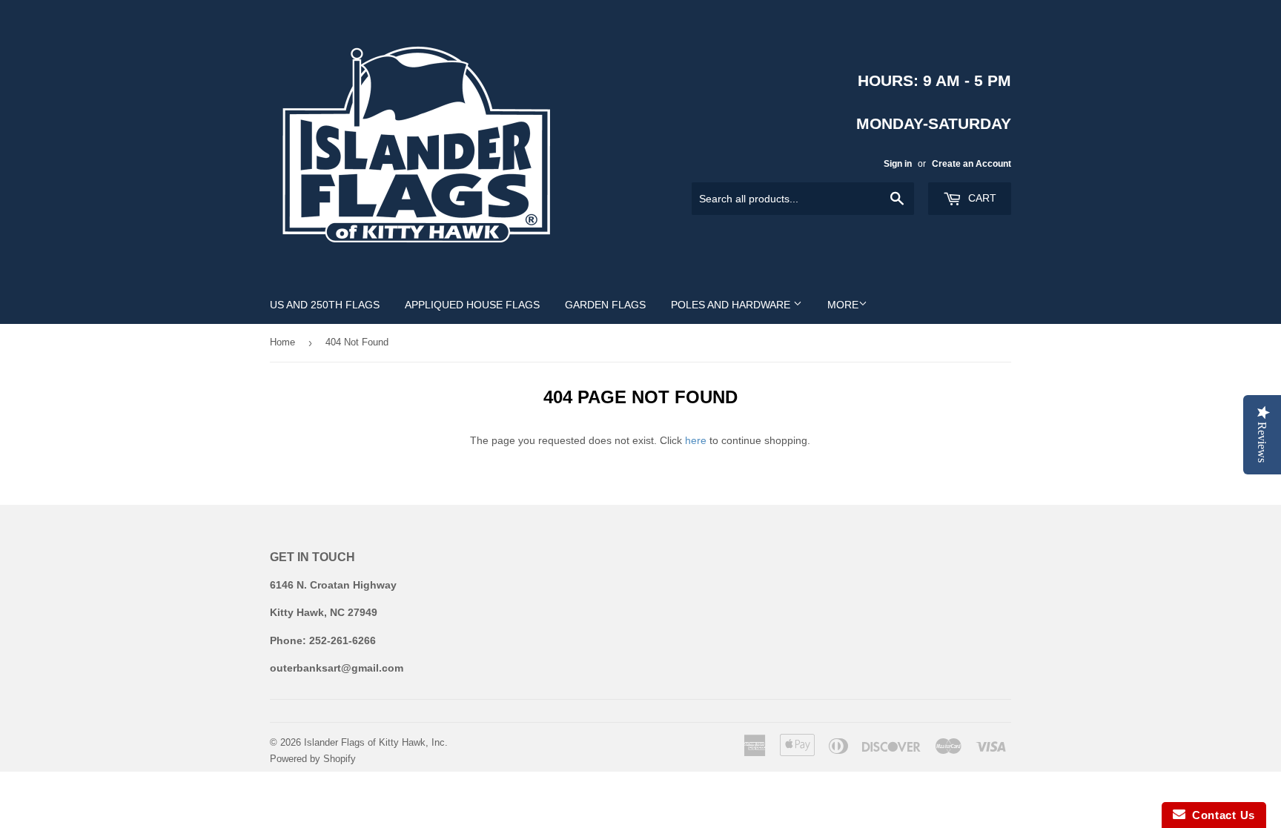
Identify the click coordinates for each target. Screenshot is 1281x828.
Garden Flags (605, 305)
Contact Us (1220, 815)
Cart (980, 198)
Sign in (898, 164)
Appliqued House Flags (472, 305)
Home (282, 342)
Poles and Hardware (732, 305)
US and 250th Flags (325, 305)
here (695, 440)
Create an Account (971, 164)
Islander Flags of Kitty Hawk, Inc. (376, 742)
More (842, 305)
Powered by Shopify (313, 758)
